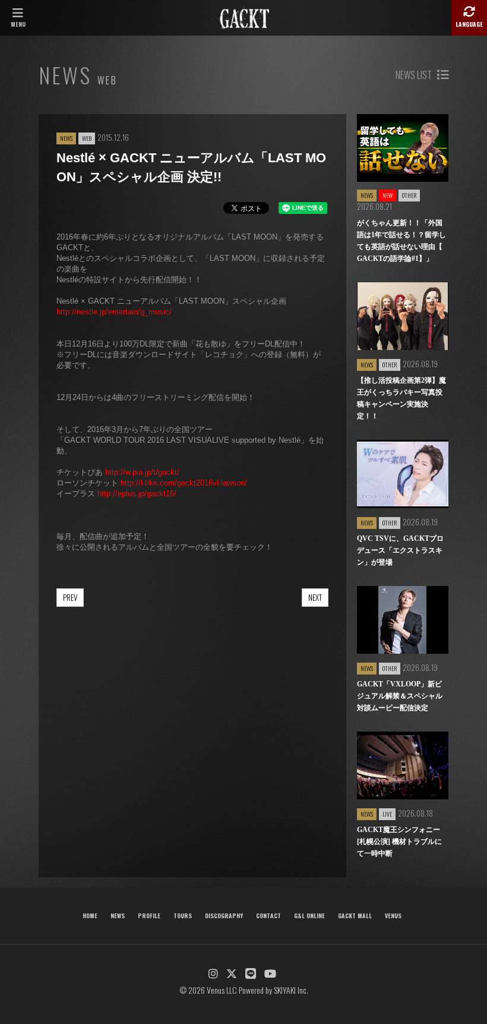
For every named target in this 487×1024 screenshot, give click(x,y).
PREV (70, 597)
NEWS (117, 915)
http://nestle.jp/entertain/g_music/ (114, 311)
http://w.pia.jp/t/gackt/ (142, 472)
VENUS (393, 915)
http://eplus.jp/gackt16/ (136, 493)
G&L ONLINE (309, 915)
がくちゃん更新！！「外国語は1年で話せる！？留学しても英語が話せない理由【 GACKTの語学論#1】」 (401, 241)
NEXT (315, 597)
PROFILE (149, 915)
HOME (90, 915)
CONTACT (268, 915)
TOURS (182, 915)
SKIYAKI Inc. (291, 990)
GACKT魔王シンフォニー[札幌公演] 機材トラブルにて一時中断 (399, 841)
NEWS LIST (415, 75)
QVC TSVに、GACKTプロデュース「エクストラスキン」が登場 (400, 550)
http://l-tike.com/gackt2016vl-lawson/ (184, 482)
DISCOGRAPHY (224, 915)
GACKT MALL (355, 915)
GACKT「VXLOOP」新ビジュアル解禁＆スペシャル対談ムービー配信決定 (399, 696)
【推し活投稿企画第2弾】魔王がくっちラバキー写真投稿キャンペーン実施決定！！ (401, 398)
